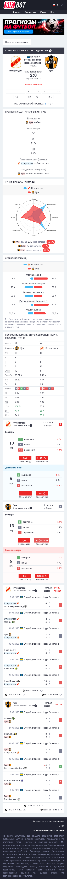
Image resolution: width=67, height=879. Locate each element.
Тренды (16, 12)
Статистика (30, 12)
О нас (61, 826)
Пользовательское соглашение (49, 830)
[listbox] (57, 5)
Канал (43, 12)
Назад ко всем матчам (16, 42)
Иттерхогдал (37, 188)
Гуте (37, 192)
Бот (52, 12)
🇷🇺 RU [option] (56, 5)
